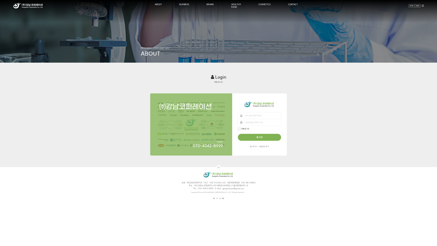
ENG (417, 6)
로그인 (259, 137)
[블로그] (220, 198)
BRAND (210, 4)
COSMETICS (264, 4)
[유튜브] (223, 198)
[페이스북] (214, 198)
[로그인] (245, 192)
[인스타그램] (217, 198)
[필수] (241, 115)
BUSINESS (184, 4)
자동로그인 (245, 129)
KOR (411, 6)
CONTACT (293, 4)
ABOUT (158, 4)
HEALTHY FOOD (236, 5)
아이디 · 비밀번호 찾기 (260, 146)
